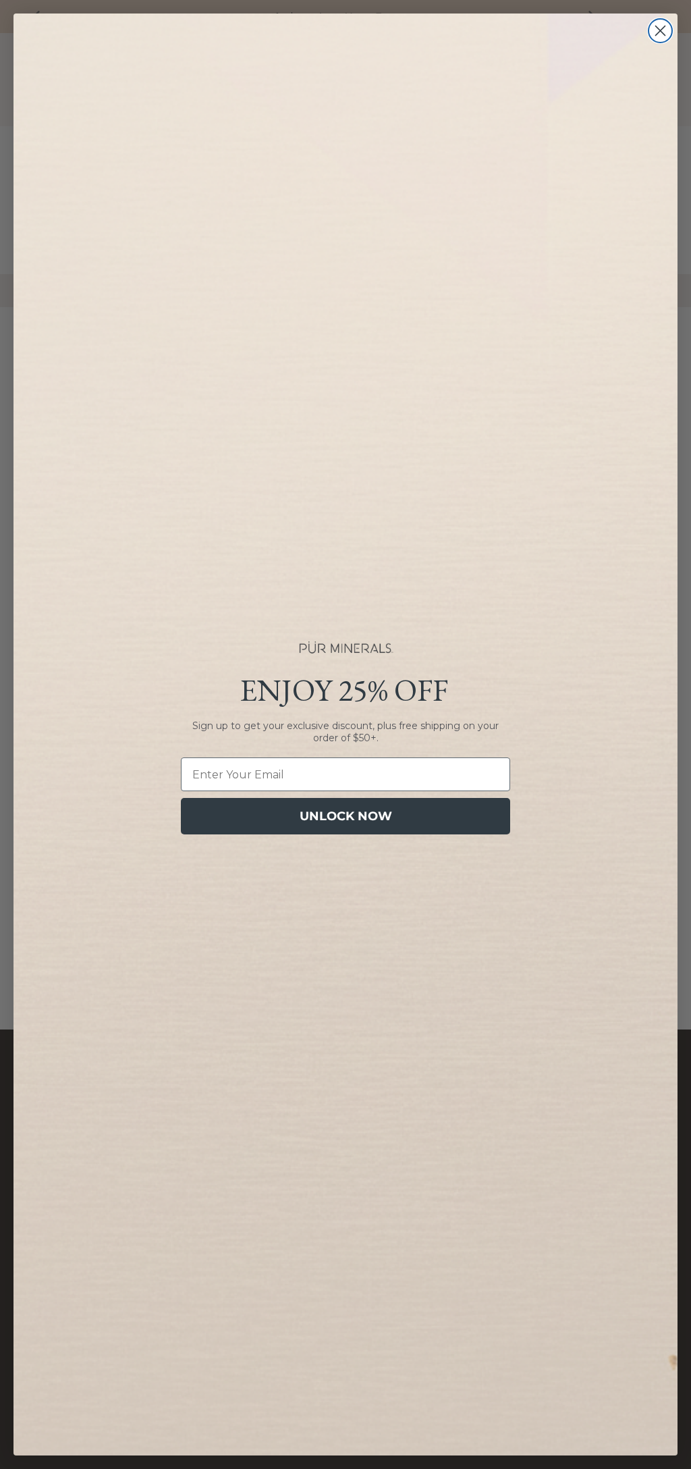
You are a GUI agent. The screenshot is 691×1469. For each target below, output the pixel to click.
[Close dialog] (660, 31)
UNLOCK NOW (346, 816)
